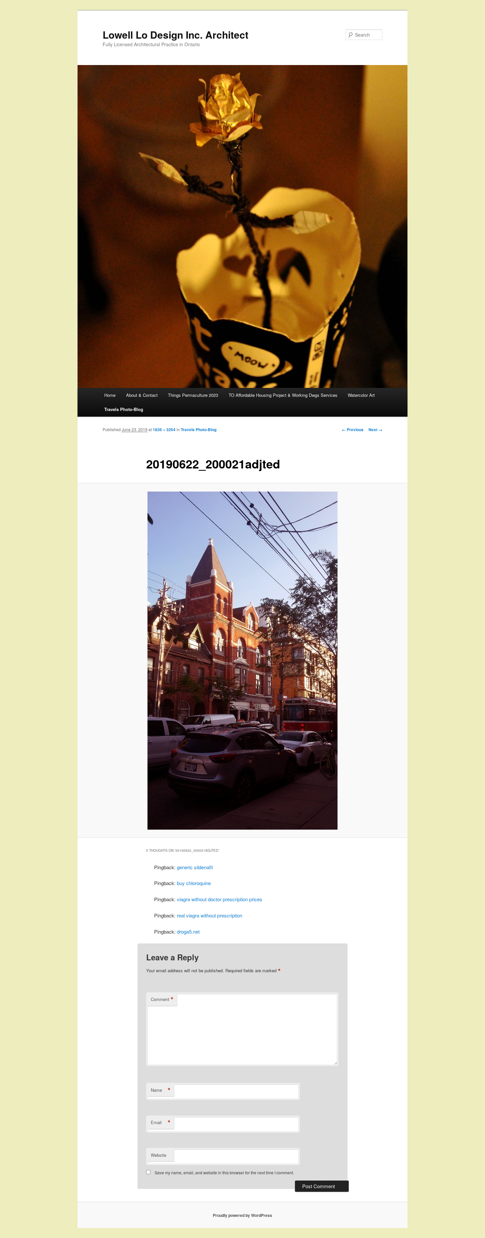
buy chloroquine (194, 882)
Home (109, 395)
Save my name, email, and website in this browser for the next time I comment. (224, 1172)
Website (158, 1155)
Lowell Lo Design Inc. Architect (175, 34)
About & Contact (142, 395)
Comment (162, 999)
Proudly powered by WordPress (242, 1215)
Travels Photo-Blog (123, 409)
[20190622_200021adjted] (242, 661)
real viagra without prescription (209, 915)
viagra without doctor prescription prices (219, 899)
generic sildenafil (195, 867)
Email (161, 1122)
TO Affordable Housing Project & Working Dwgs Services (283, 395)
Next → (375, 429)
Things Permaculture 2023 (193, 395)
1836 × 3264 (164, 429)
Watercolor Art (361, 395)
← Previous (353, 429)
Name (161, 1090)
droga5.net (188, 931)
